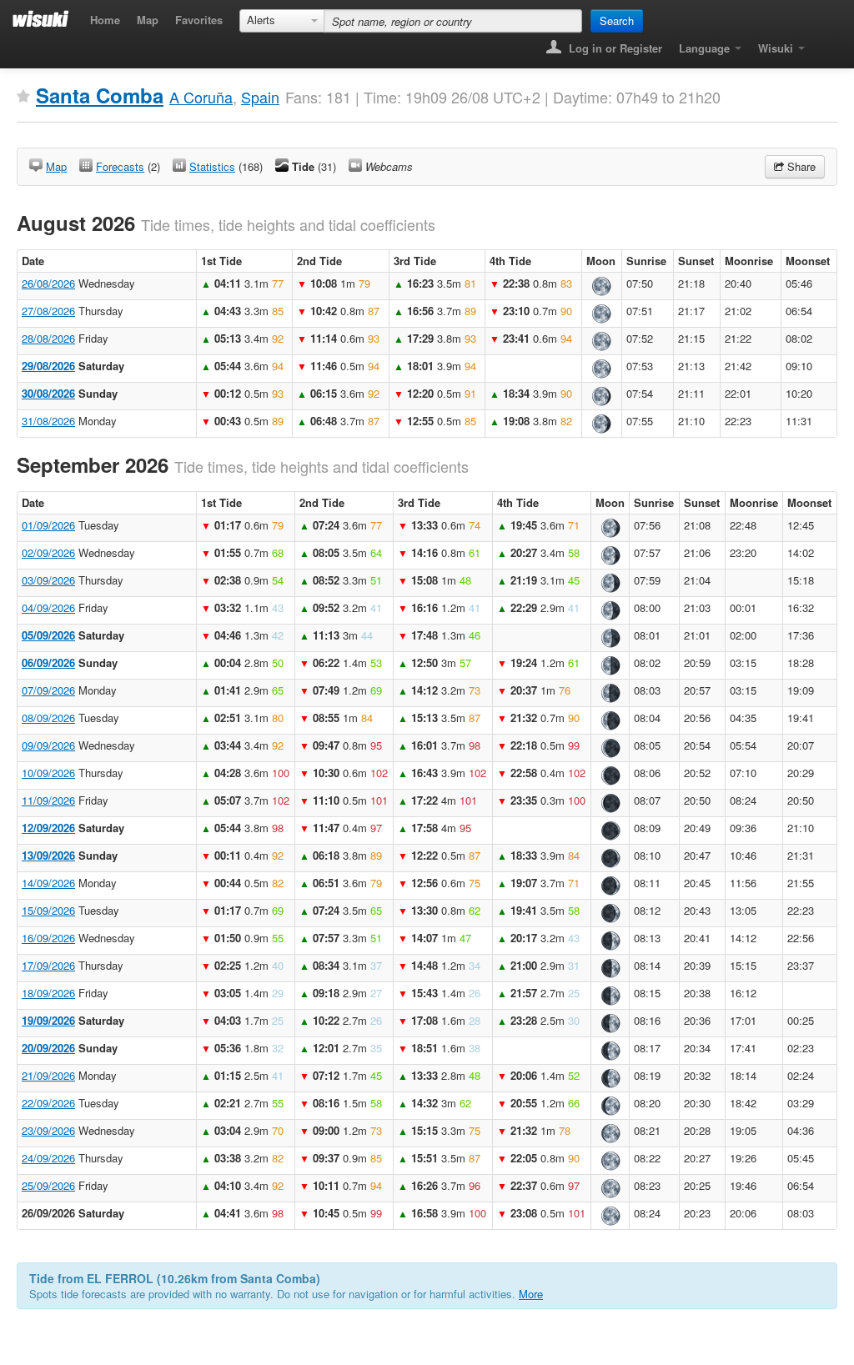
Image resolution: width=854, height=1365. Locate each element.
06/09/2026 (48, 662)
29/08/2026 (48, 366)
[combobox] (281, 21)
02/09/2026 (48, 552)
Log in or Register (613, 48)
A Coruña (201, 97)
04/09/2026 (48, 607)
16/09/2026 (48, 938)
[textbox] (453, 21)
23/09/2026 (48, 1130)
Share (800, 166)
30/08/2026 (48, 393)
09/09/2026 (48, 745)
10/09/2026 (48, 772)
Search (617, 20)
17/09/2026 (48, 965)
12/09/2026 (48, 828)
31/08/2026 (48, 421)
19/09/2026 (48, 1020)
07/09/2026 (48, 690)
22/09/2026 (48, 1103)
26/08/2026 (48, 283)
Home (105, 20)
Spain (260, 97)
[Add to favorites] (23, 96)
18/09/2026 (48, 993)
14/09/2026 (48, 883)
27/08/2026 (48, 311)
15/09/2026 (48, 910)
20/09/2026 (48, 1048)
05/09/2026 (48, 635)
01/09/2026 (48, 525)
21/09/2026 (48, 1075)
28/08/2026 (48, 338)
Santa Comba (99, 95)
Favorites (199, 20)
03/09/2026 (48, 580)
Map (147, 20)
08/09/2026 (48, 717)
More (531, 1294)
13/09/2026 (48, 855)
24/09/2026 (48, 1158)
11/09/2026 (48, 800)
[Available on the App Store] (825, 43)
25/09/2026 (48, 1185)
